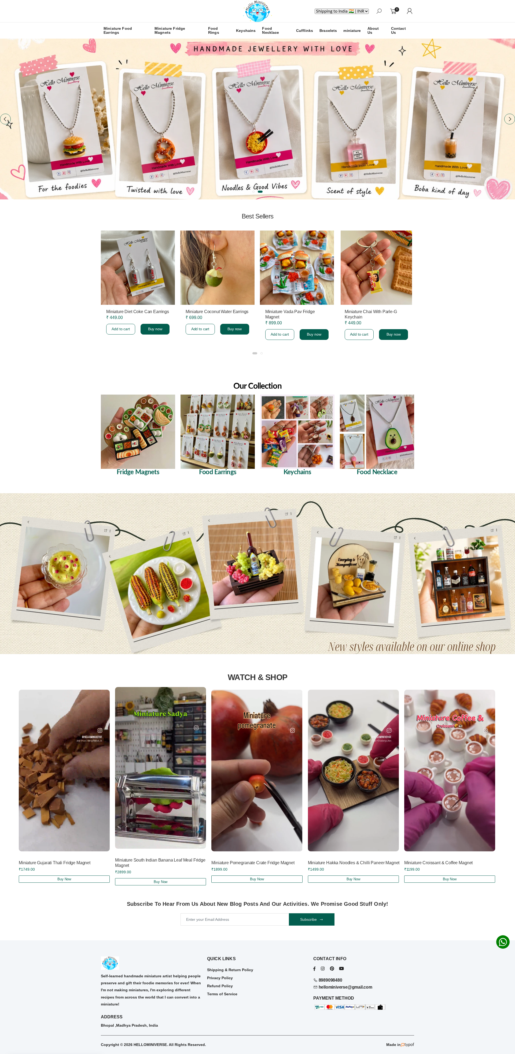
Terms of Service (222, 994)
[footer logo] (151, 963)
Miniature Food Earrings (118, 30)
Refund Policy (220, 986)
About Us (373, 30)
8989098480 (330, 980)
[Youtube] (341, 968)
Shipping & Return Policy (230, 970)
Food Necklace (270, 30)
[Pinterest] (332, 968)
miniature (352, 30)
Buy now (155, 334)
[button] (255, 191)
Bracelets (328, 30)
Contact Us (398, 30)
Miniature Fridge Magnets (169, 30)
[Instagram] (323, 968)
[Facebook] (314, 968)
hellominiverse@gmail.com (345, 987)
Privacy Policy (220, 978)
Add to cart (120, 334)
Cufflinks (304, 30)
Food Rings (213, 30)
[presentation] (5, 119)
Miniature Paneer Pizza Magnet (294, 311)
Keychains (246, 30)
